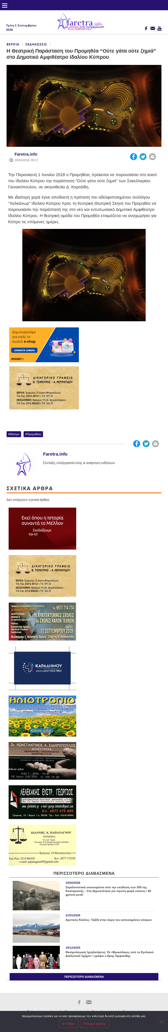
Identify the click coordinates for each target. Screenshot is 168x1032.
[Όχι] (161, 1021)
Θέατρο (14, 434)
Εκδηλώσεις (36, 44)
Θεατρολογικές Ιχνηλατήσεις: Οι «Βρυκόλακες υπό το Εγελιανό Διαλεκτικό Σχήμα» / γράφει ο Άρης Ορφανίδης (110, 954)
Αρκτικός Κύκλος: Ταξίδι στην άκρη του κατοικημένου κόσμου (109, 919)
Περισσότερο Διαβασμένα (84, 976)
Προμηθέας (34, 434)
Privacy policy (95, 1024)
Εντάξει (68, 1024)
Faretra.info (26, 154)
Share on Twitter (143, 157)
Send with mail (152, 157)
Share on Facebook (133, 157)
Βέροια (13, 44)
